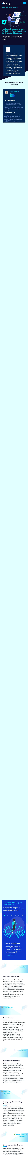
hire (7, 7)
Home (3, 7)
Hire (12, 95)
